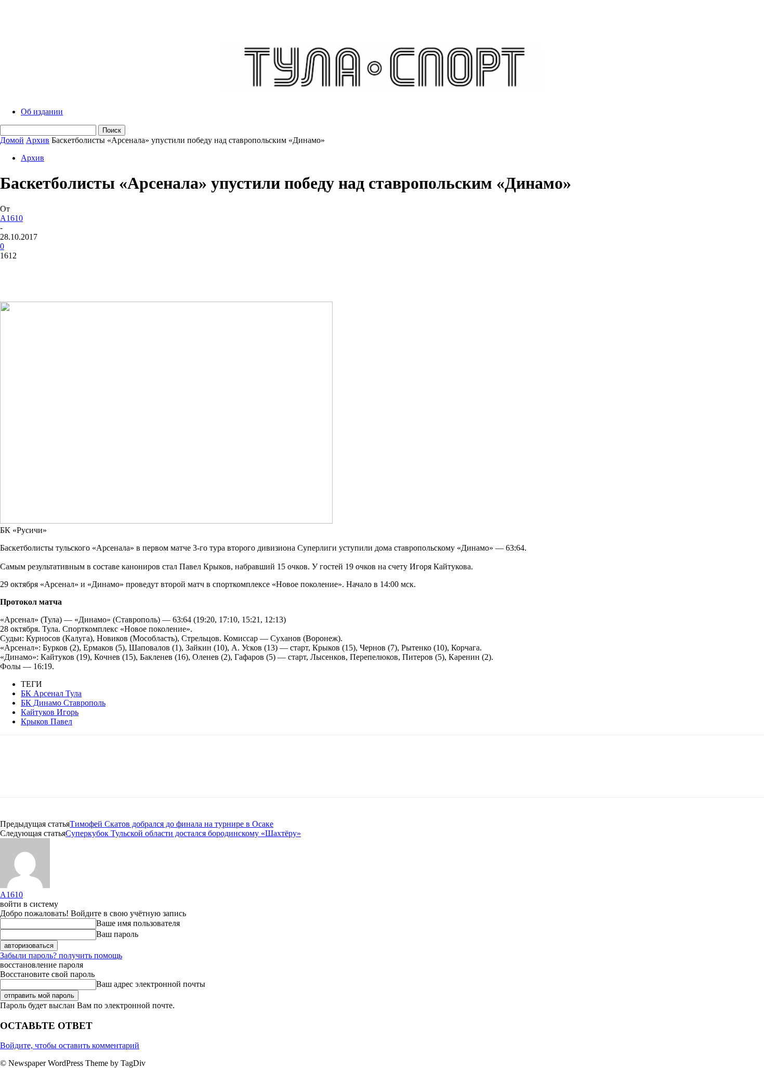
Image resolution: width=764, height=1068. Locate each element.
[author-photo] (25, 885)
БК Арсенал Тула (51, 693)
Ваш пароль (117, 934)
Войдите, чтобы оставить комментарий (69, 1045)
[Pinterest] (92, 271)
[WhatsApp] (129, 271)
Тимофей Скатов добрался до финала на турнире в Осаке (171, 823)
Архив (37, 140)
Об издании (42, 111)
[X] (54, 271)
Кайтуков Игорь (49, 712)
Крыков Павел (46, 721)
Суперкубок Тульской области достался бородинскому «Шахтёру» (183, 833)
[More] (167, 271)
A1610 (11, 218)
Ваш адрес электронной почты (150, 984)
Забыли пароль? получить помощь (61, 955)
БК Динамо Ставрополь (63, 702)
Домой (12, 140)
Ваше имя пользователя (138, 923)
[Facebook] (17, 271)
